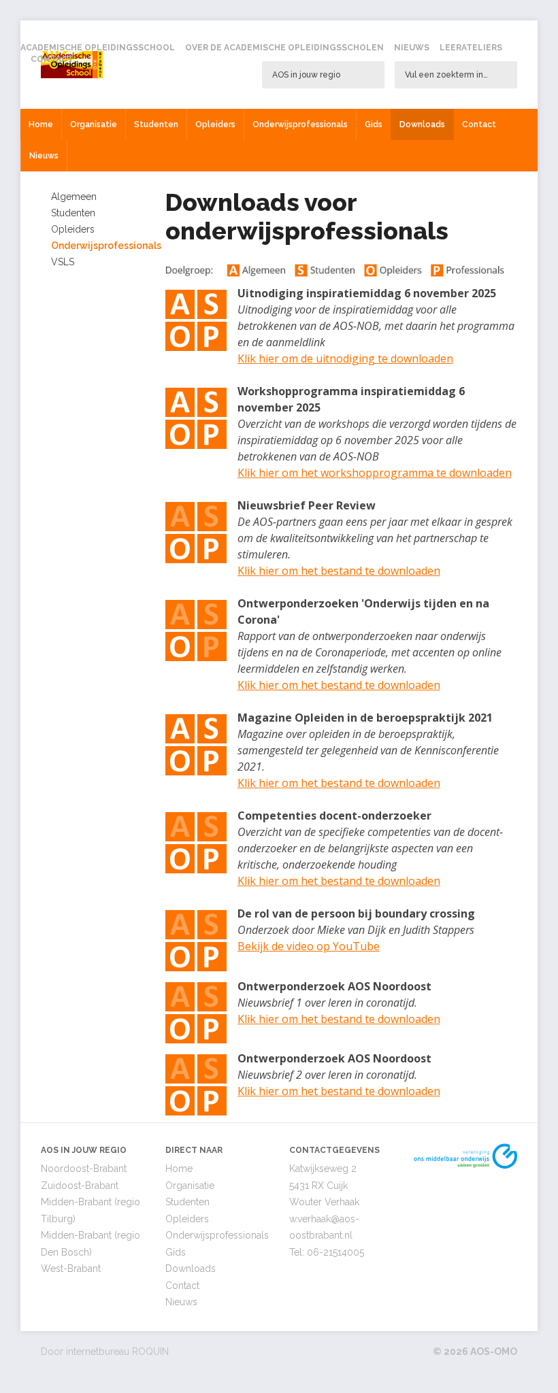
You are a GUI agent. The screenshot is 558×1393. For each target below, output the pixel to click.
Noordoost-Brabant (84, 1168)
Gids (373, 124)
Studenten (156, 124)
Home (41, 124)
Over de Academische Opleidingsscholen (284, 47)
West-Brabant (71, 1268)
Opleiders (215, 124)
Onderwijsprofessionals (300, 124)
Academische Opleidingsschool (97, 47)
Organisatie (93, 124)
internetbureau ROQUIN (117, 1351)
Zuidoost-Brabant (79, 1185)
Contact (52, 59)
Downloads (422, 124)
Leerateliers (471, 47)
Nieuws (411, 47)
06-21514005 (335, 1252)
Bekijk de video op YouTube (308, 946)
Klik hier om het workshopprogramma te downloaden (374, 472)
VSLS (62, 261)
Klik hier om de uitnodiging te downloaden (345, 358)
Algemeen (74, 196)
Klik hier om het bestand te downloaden (338, 570)
